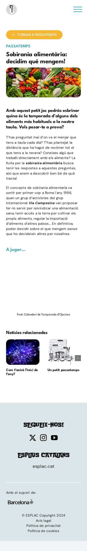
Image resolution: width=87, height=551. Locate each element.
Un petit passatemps (64, 352)
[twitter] (32, 437)
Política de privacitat (43, 525)
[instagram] (43, 437)
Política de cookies (43, 531)
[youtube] (54, 437)
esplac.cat (44, 466)
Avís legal (43, 520)
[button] (9, 358)
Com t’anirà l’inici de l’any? (22, 352)
